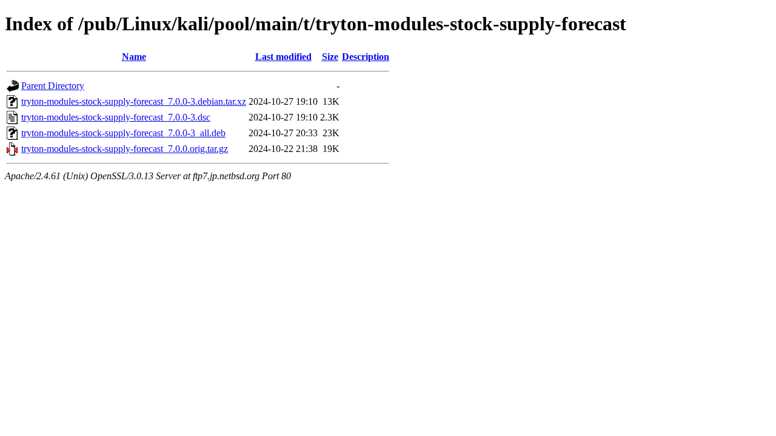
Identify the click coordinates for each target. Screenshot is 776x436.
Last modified (283, 56)
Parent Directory (52, 86)
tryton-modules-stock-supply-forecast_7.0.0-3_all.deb (123, 133)
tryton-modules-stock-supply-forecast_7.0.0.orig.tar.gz (124, 149)
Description (365, 56)
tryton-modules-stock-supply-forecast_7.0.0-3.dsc (115, 117)
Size (330, 56)
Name (134, 56)
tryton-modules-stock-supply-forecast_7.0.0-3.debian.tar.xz (133, 101)
